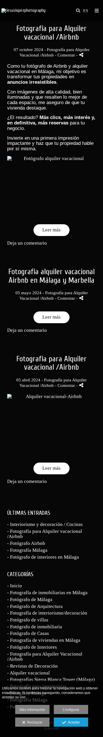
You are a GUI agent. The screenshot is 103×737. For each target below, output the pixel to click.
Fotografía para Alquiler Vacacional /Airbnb (53, 295)
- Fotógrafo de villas (27, 620)
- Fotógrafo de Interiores (32, 647)
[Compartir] (81, 55)
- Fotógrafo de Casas (28, 633)
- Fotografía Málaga (27, 550)
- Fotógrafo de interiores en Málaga (43, 557)
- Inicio (14, 585)
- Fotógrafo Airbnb (26, 543)
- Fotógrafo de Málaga (29, 599)
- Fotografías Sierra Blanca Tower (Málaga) (51, 679)
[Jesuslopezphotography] (23, 11)
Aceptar (73, 722)
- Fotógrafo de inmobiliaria (34, 626)
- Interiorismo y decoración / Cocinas (45, 524)
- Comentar (65, 54)
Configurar (71, 710)
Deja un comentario (27, 243)
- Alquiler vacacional (28, 673)
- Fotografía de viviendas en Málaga (43, 640)
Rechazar (33, 722)
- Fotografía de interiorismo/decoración (47, 613)
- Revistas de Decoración (32, 666)
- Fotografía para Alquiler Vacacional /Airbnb (44, 656)
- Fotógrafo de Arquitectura (35, 606)
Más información (32, 710)
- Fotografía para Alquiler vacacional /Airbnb (44, 534)
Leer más (51, 230)
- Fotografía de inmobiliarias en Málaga (47, 592)
